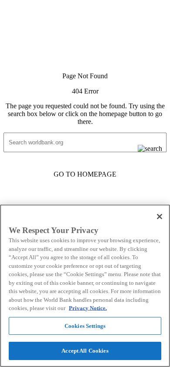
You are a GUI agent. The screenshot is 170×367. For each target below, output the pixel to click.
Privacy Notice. (88, 308)
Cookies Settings (85, 326)
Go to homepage (85, 174)
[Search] (143, 149)
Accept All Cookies (84, 350)
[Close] (159, 216)
